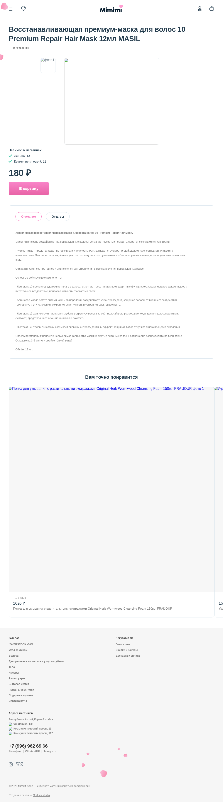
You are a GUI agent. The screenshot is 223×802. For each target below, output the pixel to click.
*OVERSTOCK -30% (21, 644)
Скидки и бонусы (127, 650)
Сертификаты (18, 701)
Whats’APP (32, 751)
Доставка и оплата (128, 655)
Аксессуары (17, 678)
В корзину (28, 188)
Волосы (14, 655)
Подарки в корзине (21, 695)
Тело (12, 667)
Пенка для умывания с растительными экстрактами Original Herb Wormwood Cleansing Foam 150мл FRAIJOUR (92, 608)
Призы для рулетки (21, 689)
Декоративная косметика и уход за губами (36, 661)
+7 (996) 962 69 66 (28, 746)
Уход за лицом (18, 650)
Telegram (50, 751)
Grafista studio (41, 795)
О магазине (123, 644)
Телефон (15, 751)
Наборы (14, 672)
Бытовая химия (19, 684)
